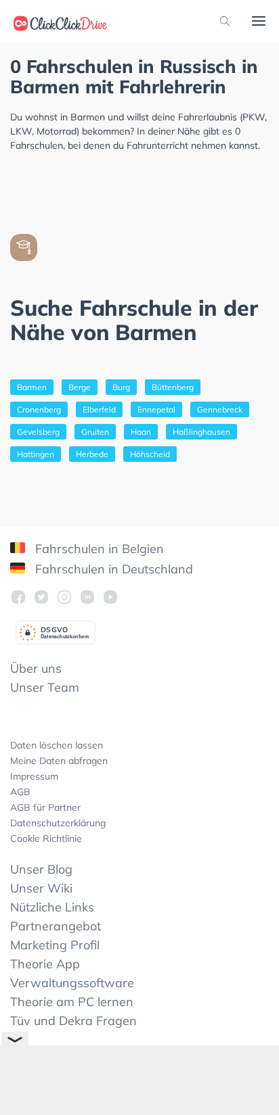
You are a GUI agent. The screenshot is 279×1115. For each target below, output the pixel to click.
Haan (141, 432)
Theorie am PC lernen (71, 1002)
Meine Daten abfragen (59, 761)
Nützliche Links (52, 907)
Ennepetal (156, 409)
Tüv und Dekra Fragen (73, 1020)
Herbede (92, 454)
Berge (79, 387)
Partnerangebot (55, 926)
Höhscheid (150, 454)
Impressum (34, 776)
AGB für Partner (45, 807)
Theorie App (45, 964)
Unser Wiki (41, 888)
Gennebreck (219, 409)
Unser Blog (41, 869)
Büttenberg (173, 387)
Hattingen (35, 454)
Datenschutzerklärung (58, 823)
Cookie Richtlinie (46, 838)
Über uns (36, 668)
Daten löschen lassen (56, 745)
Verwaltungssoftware (72, 983)
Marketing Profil (55, 945)
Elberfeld (99, 409)
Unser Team (44, 687)
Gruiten (95, 432)
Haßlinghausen (201, 432)
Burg (121, 387)
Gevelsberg (38, 432)
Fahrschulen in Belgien (98, 548)
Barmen (32, 387)
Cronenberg (39, 409)
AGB (20, 792)
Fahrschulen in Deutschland (112, 569)
